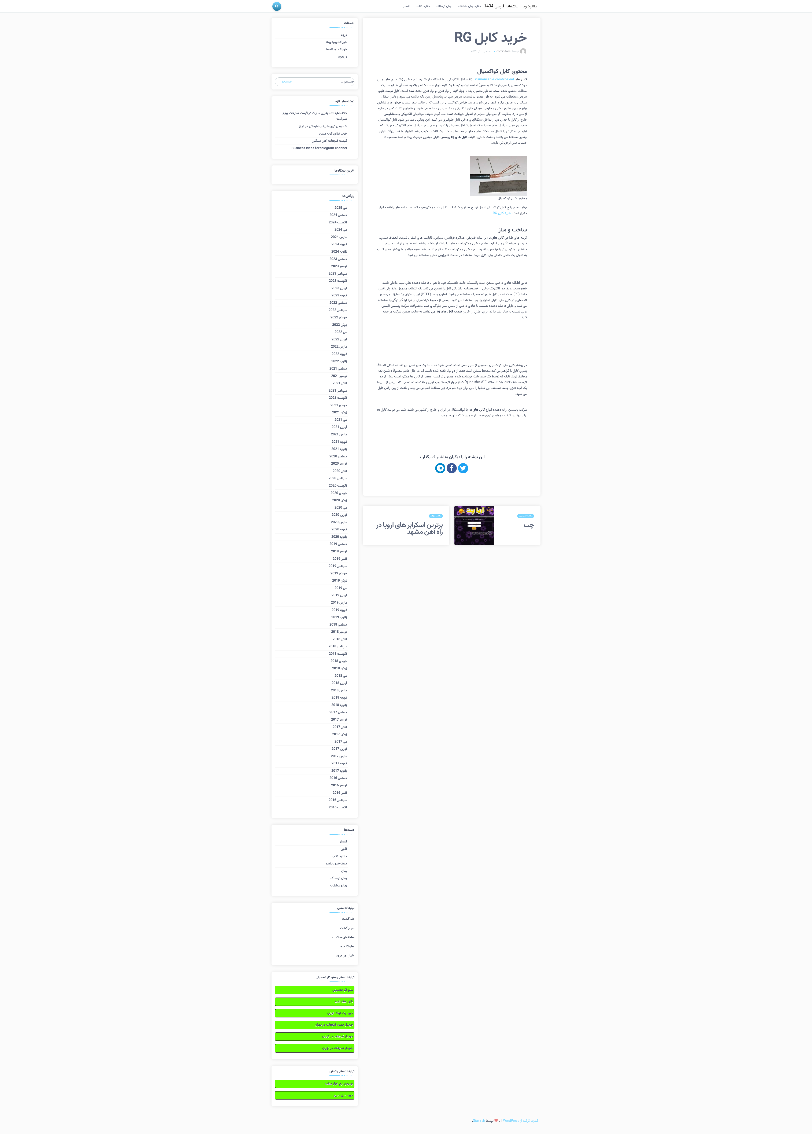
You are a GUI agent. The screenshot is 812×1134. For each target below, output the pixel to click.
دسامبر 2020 (338, 456)
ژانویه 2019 (339, 617)
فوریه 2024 (339, 244)
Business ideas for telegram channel (319, 148)
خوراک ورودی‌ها (336, 42)
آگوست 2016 (338, 807)
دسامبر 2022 (338, 303)
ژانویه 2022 (339, 361)
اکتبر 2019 (340, 559)
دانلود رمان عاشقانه (469, 6)
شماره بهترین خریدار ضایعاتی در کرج (323, 126)
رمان (344, 871)
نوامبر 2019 (339, 551)
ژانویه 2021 (339, 449)
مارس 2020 (339, 522)
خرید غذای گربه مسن (333, 133)
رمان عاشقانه (338, 885)
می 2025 (341, 208)
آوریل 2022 (339, 339)
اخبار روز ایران (345, 955)
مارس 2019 (339, 603)
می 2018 (341, 676)
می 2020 (341, 508)
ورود (344, 35)
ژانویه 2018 (339, 705)
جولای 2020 (339, 493)
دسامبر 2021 (338, 369)
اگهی (344, 849)
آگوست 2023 (338, 281)
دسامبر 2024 (338, 215)
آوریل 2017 (339, 749)
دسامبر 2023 (338, 259)
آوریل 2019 (339, 595)
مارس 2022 (339, 347)
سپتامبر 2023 (338, 274)
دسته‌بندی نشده (336, 863)
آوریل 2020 (339, 515)
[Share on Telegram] (440, 468)
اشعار (406, 6)
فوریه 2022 (339, 354)
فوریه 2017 (339, 763)
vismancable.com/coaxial (494, 79)
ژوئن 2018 (339, 668)
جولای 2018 (339, 661)
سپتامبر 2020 (338, 478)
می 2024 (341, 230)
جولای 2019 (339, 573)
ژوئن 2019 (339, 581)
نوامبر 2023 (339, 266)
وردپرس (342, 56)
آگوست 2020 (338, 486)
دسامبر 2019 (338, 544)
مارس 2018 (339, 690)
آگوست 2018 (338, 654)
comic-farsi (504, 51)
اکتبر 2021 (340, 383)
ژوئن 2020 (339, 500)
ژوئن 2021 (339, 412)
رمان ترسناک (443, 6)
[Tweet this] (463, 468)
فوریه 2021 (339, 442)
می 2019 (341, 588)
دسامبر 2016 (338, 778)
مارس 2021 (339, 434)
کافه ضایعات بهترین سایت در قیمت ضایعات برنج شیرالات (315, 116)
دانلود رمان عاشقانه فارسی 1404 (510, 6)
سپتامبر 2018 (338, 646)
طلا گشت (348, 919)
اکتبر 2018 (340, 639)
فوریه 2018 (339, 697)
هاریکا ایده (347, 946)
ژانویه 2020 (339, 537)
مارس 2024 (339, 237)
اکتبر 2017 (340, 727)
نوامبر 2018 (339, 632)
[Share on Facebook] (452, 468)
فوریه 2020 (339, 529)
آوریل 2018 (339, 683)
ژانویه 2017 (339, 771)
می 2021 (341, 420)
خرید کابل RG (502, 213)
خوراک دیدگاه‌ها (336, 49)
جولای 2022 (339, 317)
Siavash (479, 1121)
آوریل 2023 (339, 288)
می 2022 (341, 332)
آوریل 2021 (339, 427)
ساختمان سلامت (343, 937)
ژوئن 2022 (339, 325)
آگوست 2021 (338, 398)
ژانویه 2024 (339, 252)
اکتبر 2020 (340, 471)
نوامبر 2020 (339, 464)
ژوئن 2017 (339, 734)
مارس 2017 (339, 756)
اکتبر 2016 (340, 793)
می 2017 (341, 742)
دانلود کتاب (423, 6)
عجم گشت (347, 928)
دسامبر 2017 (338, 712)
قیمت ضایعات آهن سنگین (329, 141)
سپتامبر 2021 (338, 391)
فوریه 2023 (339, 295)
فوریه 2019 (339, 610)
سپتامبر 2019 (338, 566)
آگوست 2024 (338, 222)
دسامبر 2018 (338, 625)
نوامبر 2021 (339, 376)
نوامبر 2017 (339, 720)
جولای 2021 (339, 405)
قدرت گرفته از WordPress (520, 1121)
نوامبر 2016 (339, 785)
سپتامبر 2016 (338, 800)
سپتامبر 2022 (338, 310)
